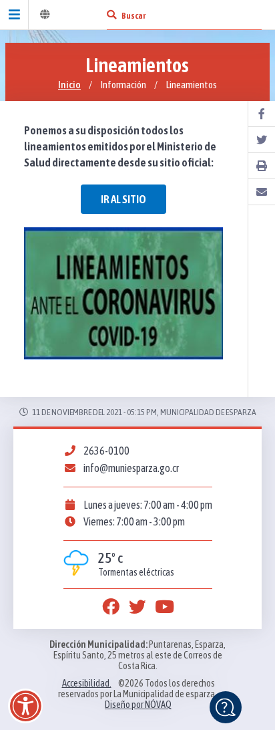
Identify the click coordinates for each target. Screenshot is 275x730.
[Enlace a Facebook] (110, 607)
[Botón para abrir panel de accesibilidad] (25, 706)
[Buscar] (111, 14)
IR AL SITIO (123, 199)
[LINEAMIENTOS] (123, 293)
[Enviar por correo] (261, 192)
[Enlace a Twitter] (137, 607)
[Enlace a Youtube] (164, 607)
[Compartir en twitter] (261, 140)
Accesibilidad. (86, 683)
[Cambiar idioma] (44, 14)
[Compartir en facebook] (261, 114)
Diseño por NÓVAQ (138, 704)
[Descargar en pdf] (261, 166)
